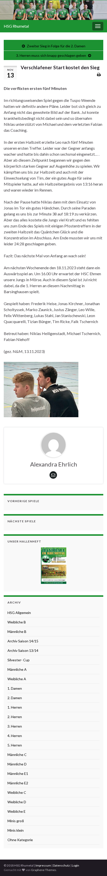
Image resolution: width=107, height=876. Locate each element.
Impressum (43, 865)
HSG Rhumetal (16, 26)
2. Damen (14, 698)
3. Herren (14, 726)
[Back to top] (96, 865)
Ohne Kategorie (20, 840)
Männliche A (17, 669)
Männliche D (17, 764)
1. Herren (14, 707)
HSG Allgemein (19, 612)
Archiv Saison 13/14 (22, 650)
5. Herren (14, 745)
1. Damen (14, 688)
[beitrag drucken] (99, 74)
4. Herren (14, 736)
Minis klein (15, 830)
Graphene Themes (43, 870)
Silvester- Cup (18, 660)
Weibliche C (16, 792)
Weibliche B (16, 622)
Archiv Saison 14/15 (22, 641)
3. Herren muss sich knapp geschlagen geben (51, 55)
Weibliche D (16, 802)
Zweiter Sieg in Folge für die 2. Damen (56, 46)
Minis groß (15, 821)
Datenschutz (61, 865)
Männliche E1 (17, 773)
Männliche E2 (17, 783)
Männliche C (17, 754)
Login (75, 865)
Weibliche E (16, 811)
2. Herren (14, 717)
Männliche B (16, 631)
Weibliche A (16, 679)
